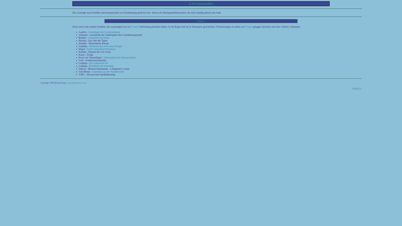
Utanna (134, 26)
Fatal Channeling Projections (101, 49)
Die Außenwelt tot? (99, 63)
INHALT (357, 88)
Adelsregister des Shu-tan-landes (119, 57)
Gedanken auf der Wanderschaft (108, 71)
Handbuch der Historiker (101, 66)
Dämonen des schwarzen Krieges (105, 46)
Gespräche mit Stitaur (98, 37)
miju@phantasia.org (76, 83)
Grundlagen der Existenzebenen (104, 32)
